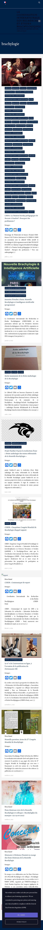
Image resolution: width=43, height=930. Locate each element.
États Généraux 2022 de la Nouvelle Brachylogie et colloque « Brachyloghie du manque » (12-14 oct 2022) (21, 813)
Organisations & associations (16, 99)
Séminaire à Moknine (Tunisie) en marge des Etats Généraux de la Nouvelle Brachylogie (20, 858)
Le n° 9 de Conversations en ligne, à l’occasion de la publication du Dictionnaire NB (18, 666)
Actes (31, 99)
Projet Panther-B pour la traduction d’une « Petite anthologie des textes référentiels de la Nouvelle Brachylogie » (21, 453)
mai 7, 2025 (8, 492)
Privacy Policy (21, 922)
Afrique (8, 443)
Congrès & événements (24, 92)
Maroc (7, 523)
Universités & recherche (14, 96)
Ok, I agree (21, 915)
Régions (8, 88)
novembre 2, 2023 (10, 704)
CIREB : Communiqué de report (17, 582)
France (28, 193)
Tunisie (23, 88)
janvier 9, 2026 (9, 340)
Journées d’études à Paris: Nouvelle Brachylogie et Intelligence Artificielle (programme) (19, 302)
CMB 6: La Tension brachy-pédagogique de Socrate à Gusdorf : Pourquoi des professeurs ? (21, 218)
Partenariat (9, 92)
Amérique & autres (19, 443)
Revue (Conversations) (13, 660)
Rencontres (31, 88)
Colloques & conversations (15, 288)
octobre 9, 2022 (9, 775)
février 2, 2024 (9, 628)
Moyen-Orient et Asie (13, 447)
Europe (7, 159)
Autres (7, 372)
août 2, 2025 (8, 414)
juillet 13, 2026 (8, 257)
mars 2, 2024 (8, 568)
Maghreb (15, 88)
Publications (32, 103)
